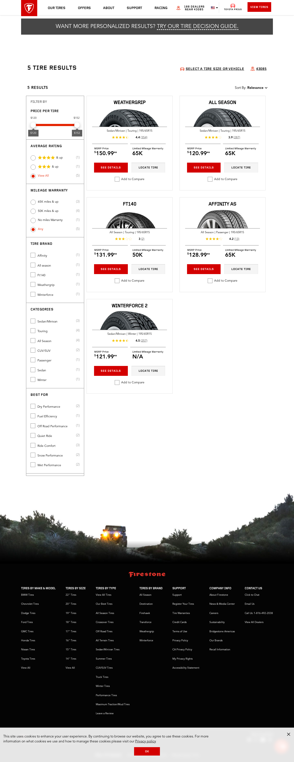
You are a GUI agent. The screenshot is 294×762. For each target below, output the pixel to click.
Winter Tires (103, 686)
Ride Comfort (46, 445)
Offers (84, 8)
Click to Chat (252, 595)
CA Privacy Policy (182, 649)
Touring (42, 331)
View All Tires (103, 595)
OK (147, 751)
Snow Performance (50, 455)
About (108, 8)
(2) (142, 239)
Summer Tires (104, 659)
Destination (146, 604)
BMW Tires (27, 595)
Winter (41, 380)
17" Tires (71, 631)
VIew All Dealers (254, 622)
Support (134, 8)
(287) (236, 137)
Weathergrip (46, 285)
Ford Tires (27, 622)
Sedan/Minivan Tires (107, 649)
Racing (161, 8)
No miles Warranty (50, 220)
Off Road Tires (104, 631)
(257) (144, 340)
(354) (144, 137)
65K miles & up (48, 201)
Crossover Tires (104, 622)
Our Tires (56, 8)
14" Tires (71, 659)
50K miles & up (48, 211)
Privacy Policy (180, 640)
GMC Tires (27, 631)
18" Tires (71, 622)
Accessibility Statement (185, 668)
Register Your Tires (183, 604)
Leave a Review (105, 713)
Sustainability (217, 622)
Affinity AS (222, 204)
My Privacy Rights (182, 659)
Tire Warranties (181, 613)
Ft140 (41, 275)
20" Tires (71, 604)
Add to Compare (132, 179)
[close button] (288, 734)
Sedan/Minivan (47, 321)
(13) (236, 239)
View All (43, 175)
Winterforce (45, 294)
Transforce (145, 622)
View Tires (259, 7)
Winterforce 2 (130, 306)
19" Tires (71, 613)
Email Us (249, 604)
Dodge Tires (28, 613)
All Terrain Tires (105, 640)
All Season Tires (105, 613)
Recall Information (219, 649)
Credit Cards (179, 622)
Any (40, 229)
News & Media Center (222, 604)
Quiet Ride (44, 436)
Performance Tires (106, 695)
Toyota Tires (28, 659)
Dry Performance (48, 406)
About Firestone (218, 595)
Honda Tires (28, 640)
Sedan (41, 370)
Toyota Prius (233, 9)
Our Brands (216, 640)
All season (44, 265)
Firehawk (144, 613)
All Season (44, 341)
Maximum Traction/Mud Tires (113, 704)
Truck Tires (102, 677)
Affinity (42, 255)
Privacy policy (145, 741)
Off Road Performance (52, 426)
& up (59, 157)
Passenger (44, 360)
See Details (111, 167)
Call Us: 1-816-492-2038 (259, 613)
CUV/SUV (44, 350)
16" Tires (71, 640)
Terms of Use (179, 631)
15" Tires (71, 649)
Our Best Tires (104, 604)
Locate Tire (148, 167)
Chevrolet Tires (30, 604)
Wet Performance (49, 465)
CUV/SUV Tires (104, 668)
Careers (213, 613)
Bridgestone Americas (222, 631)
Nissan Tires (28, 649)
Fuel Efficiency (47, 416)
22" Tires (71, 595)
